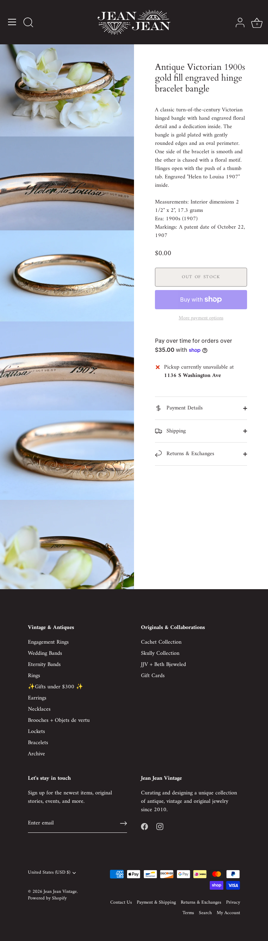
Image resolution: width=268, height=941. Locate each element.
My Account (228, 913)
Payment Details (184, 408)
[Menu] (12, 22)
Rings (34, 676)
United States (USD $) (49, 873)
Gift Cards (153, 676)
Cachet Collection (161, 642)
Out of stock (201, 277)
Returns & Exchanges (189, 454)
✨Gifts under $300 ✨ (55, 687)
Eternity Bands (44, 664)
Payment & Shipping (156, 902)
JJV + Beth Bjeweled (163, 664)
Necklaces (39, 709)
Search (205, 913)
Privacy (233, 902)
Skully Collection (160, 653)
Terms (188, 913)
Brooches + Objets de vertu (59, 720)
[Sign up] (123, 823)
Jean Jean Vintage (60, 892)
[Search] (28, 23)
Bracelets (38, 743)
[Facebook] (144, 826)
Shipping (175, 431)
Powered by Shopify (47, 898)
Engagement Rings (48, 642)
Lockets (36, 731)
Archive (36, 754)
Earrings (37, 698)
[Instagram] (159, 826)
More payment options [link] (201, 318)
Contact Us (121, 902)
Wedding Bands (45, 653)
